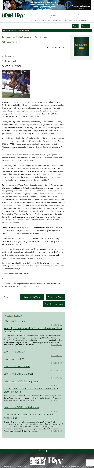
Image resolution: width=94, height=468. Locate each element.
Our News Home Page (9, 30)
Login (75, 26)
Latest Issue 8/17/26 (14, 351)
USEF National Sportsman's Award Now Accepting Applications (30, 416)
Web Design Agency (22, 466)
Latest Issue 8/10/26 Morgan (19, 373)
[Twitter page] (86, 16)
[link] (30, 19)
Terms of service (8, 466)
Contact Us (51, 451)
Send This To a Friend (54, 303)
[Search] (77, 15)
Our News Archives (24, 30)
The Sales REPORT (46, 20)
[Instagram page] (90, 16)
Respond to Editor (55, 297)
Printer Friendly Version (31, 297)
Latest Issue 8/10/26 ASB (17, 366)
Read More (56, 325)
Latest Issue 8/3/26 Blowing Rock (21, 381)
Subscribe (85, 26)
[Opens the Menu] (92, 19)
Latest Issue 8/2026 (14, 359)
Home (30, 20)
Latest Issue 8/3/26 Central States (21, 407)
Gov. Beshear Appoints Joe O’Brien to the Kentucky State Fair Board (31, 390)
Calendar (77, 20)
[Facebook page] (82, 16)
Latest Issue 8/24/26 (14, 321)
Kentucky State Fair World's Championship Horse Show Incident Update (33, 329)
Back (6, 297)
